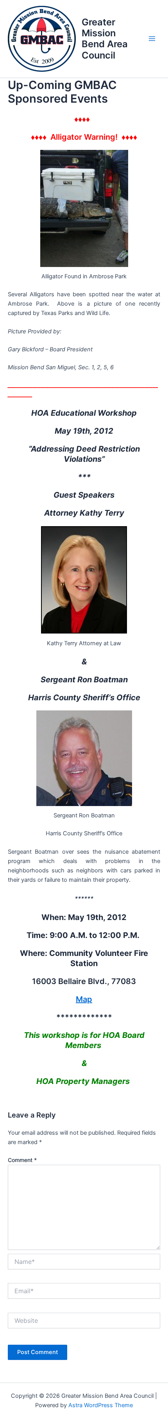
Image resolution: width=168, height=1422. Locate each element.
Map (84, 999)
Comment (22, 1160)
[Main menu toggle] (152, 39)
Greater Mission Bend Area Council (105, 38)
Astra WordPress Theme (100, 1405)
